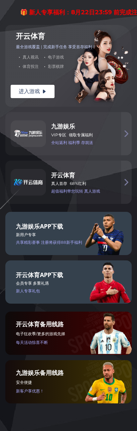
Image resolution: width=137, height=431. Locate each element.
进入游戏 (33, 91)
